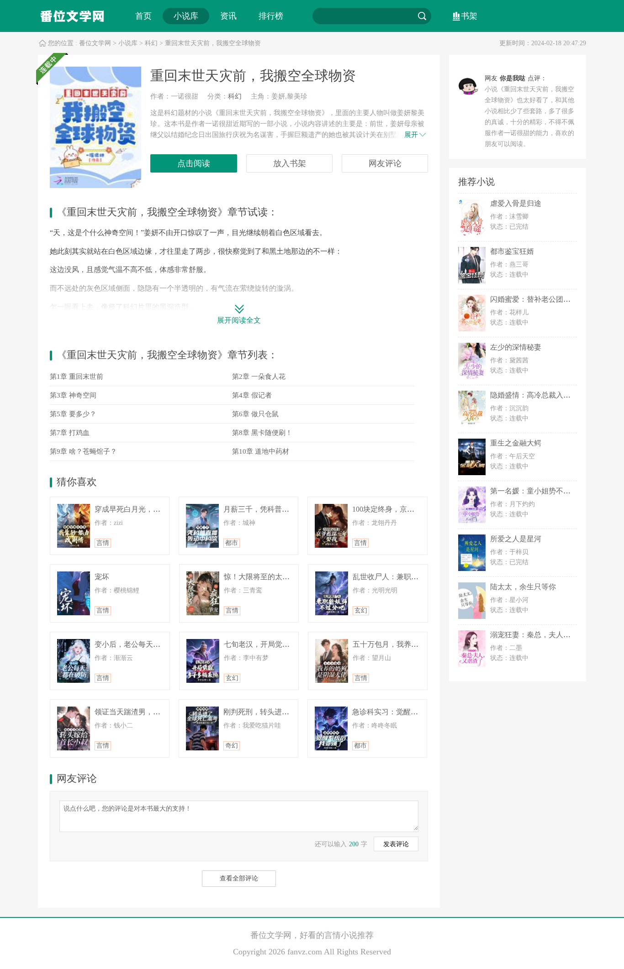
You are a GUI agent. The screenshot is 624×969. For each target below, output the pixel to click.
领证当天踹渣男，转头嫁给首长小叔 (153, 712)
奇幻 (231, 745)
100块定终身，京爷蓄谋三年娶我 (405, 509)
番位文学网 (95, 43)
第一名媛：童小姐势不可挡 (534, 491)
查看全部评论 (239, 878)
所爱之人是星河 (515, 539)
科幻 (151, 43)
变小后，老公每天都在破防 (138, 644)
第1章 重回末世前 (76, 376)
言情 (102, 542)
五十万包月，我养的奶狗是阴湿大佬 (411, 644)
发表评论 (396, 844)
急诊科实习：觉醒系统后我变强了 (407, 712)
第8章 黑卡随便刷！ (262, 432)
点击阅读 (193, 163)
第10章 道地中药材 (260, 451)
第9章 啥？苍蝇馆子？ (83, 451)
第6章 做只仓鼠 (255, 414)
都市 (231, 542)
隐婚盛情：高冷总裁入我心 (534, 395)
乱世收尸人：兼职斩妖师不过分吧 (407, 577)
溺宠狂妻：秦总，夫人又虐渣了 (541, 635)
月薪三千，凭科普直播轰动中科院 (278, 509)
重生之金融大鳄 (515, 443)
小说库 (186, 16)
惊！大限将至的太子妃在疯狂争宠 (278, 577)
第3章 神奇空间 (73, 395)
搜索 (422, 16)
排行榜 (271, 16)
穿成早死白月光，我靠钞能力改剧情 (153, 509)
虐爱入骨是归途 (515, 203)
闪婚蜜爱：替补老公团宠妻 (534, 299)
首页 (143, 16)
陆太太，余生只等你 (523, 587)
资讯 (228, 16)
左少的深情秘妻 (515, 347)
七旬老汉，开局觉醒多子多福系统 (278, 644)
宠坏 (102, 577)
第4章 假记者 (252, 395)
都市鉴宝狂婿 (512, 251)
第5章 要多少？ (73, 414)
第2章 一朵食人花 (259, 376)
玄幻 (360, 610)
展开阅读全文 (239, 320)
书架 (469, 16)
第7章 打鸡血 (70, 432)
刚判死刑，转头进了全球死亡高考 (278, 712)
